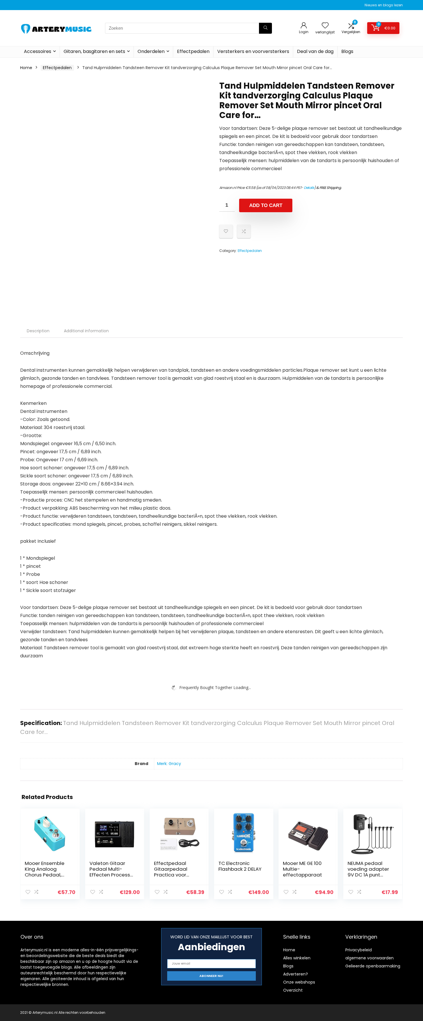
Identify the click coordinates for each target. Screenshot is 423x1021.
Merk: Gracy (169, 763)
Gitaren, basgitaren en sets (94, 51)
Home (26, 68)
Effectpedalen (193, 51)
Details (309, 187)
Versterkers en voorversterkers (253, 51)
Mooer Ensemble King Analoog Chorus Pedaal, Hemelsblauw (44, 872)
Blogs (347, 51)
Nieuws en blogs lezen (384, 5)
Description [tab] (38, 331)
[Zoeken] (265, 28)
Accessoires (37, 51)
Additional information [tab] (86, 331)
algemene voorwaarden (369, 958)
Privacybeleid (358, 950)
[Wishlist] (325, 26)
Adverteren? (295, 974)
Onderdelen (151, 51)
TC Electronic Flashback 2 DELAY (240, 866)
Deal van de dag (315, 51)
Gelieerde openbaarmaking (372, 966)
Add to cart (265, 205)
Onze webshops (299, 982)
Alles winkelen (296, 958)
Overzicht (293, 990)
